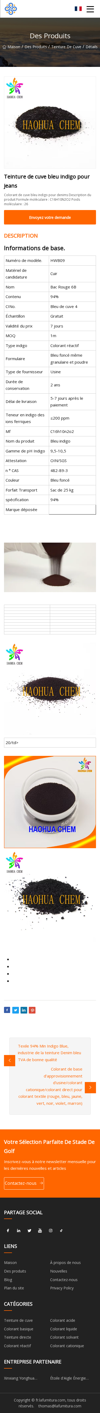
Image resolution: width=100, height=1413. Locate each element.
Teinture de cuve (66, 46)
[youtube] (40, 1231)
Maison (13, 46)
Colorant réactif (17, 1345)
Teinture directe (17, 1337)
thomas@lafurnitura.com (59, 1405)
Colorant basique (18, 1328)
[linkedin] (19, 1231)
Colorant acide (62, 1320)
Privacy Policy (62, 1287)
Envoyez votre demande (50, 217)
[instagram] (51, 1231)
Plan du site (14, 1287)
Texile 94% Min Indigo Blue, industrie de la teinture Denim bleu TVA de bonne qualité (49, 1052)
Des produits (36, 46)
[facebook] (8, 1231)
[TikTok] (61, 1231)
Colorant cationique (67, 1345)
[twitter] (29, 1231)
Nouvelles (58, 1271)
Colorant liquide (63, 1328)
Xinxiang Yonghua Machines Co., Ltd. (20, 1379)
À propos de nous (65, 1262)
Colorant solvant (64, 1337)
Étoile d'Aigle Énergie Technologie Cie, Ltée (69, 1379)
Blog (8, 1279)
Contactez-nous (21, 1183)
